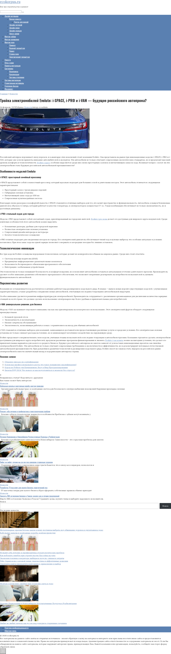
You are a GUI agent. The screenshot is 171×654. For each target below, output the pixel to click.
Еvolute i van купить (114, 340)
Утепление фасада (11, 86)
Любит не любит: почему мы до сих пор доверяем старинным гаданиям (26, 462)
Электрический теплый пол (19, 57)
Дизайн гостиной (15, 25)
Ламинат (12, 45)
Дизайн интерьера (11, 16)
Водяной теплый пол (17, 48)
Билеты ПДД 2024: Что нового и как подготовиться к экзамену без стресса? (40, 370)
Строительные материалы (14, 83)
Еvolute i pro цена (99, 219)
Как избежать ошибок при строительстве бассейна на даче (27, 555)
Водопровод (13, 71)
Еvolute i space (43, 162)
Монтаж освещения (12, 39)
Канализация (14, 74)
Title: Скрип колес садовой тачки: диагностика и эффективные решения (34, 561)
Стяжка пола (14, 54)
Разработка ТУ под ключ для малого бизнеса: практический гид (23, 487)
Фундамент (9, 89)
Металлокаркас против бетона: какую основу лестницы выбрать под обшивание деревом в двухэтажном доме (51, 530)
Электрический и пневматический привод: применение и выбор (30, 564)
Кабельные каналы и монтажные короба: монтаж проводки (22, 386)
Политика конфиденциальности (16, 628)
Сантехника (9, 68)
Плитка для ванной (21, 22)
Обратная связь (10, 630)
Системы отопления (16, 77)
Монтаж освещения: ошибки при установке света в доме (26, 583)
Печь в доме (9, 62)
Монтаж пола (9, 42)
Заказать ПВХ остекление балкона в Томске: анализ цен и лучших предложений (29, 496)
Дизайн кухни (14, 27)
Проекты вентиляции (12, 65)
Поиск (3, 501)
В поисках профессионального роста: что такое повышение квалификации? (41, 364)
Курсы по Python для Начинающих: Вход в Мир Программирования (36, 367)
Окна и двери (14, 33)
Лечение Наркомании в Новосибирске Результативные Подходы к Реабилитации (30, 436)
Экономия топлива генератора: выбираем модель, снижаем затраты (32, 558)
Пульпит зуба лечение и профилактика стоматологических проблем (25, 411)
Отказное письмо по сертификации (22, 362)
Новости (8, 59)
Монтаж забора (10, 36)
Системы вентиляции (13, 80)
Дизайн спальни (15, 30)
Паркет (11, 51)
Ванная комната (15, 19)
